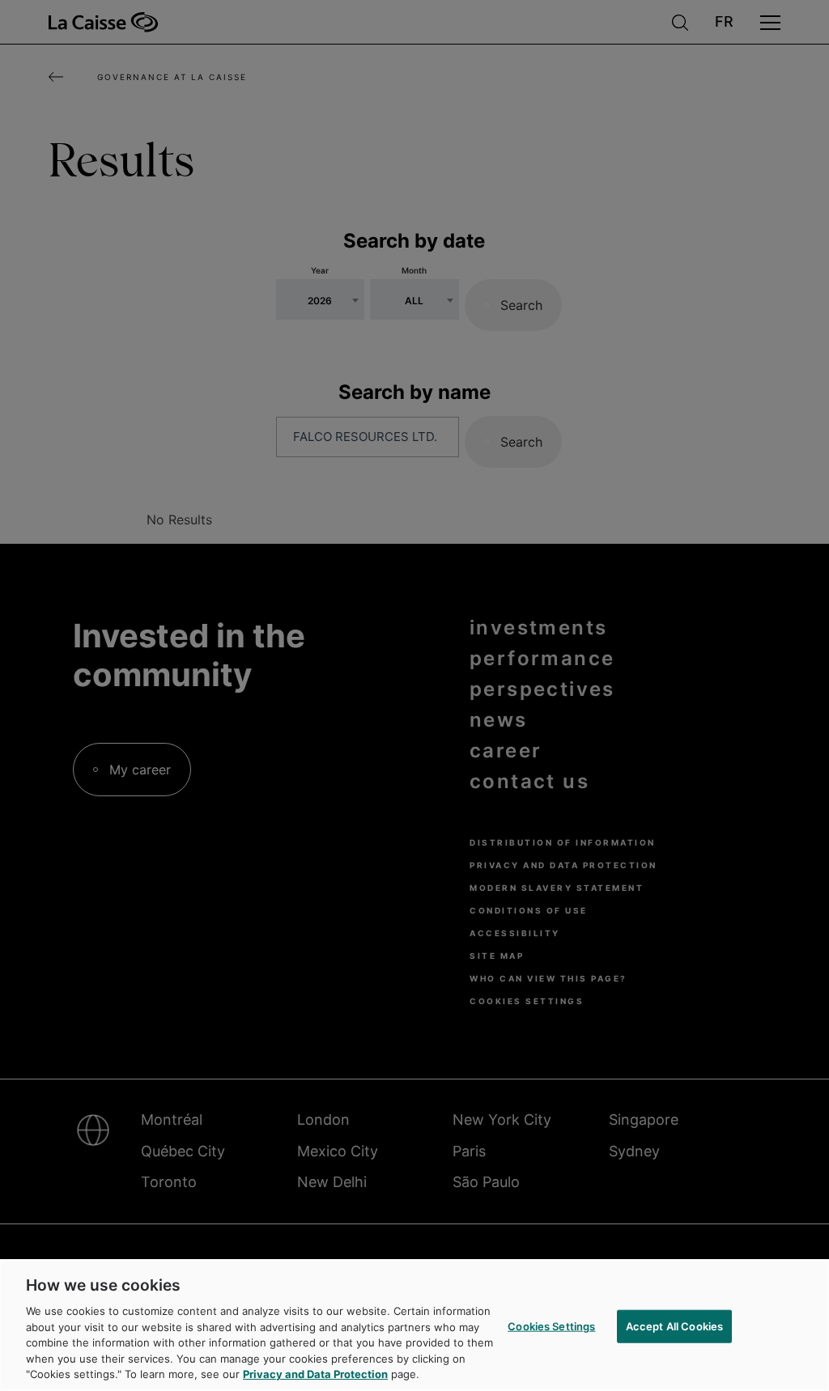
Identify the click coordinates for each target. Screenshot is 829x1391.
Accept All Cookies (674, 1325)
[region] (414, 1325)
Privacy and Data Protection (315, 1374)
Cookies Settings (551, 1325)
